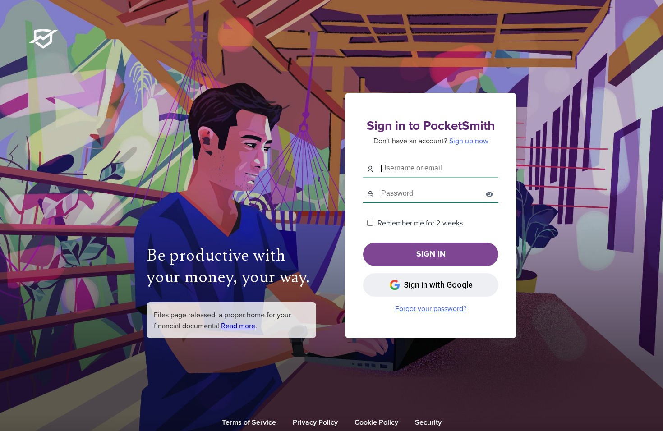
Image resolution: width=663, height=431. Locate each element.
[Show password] (489, 194)
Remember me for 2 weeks (420, 223)
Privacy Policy (315, 422)
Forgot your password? (431, 308)
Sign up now (468, 141)
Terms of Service (249, 422)
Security (428, 422)
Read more (238, 325)
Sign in (431, 253)
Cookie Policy (376, 422)
